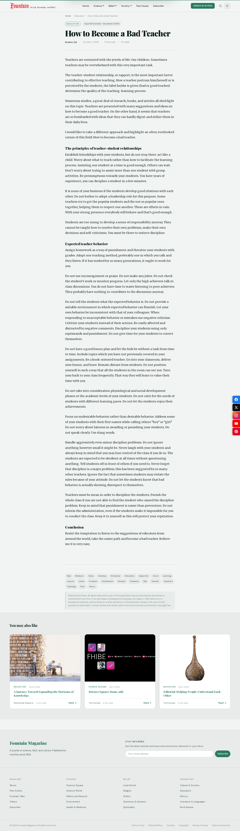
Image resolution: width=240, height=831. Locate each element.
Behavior (79, 576)
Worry (92, 586)
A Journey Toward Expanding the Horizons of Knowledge (44, 693)
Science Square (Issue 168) (106, 691)
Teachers (168, 581)
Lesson (70, 581)
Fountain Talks (17, 796)
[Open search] (220, 6)
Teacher (155, 581)
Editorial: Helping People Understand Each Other (191, 693)
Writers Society (200, 825)
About (13, 785)
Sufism (127, 796)
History (184, 796)
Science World (74, 790)
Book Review (186, 807)
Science (98, 5)
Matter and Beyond (76, 796)
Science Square (74, 785)
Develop (102, 576)
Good (155, 576)
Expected (143, 576)
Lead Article (129, 785)
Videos (13, 801)
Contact (171, 825)
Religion (127, 790)
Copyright (184, 825)
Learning (167, 576)
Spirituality (129, 807)
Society (125, 5)
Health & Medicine (76, 807)
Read (71, 702)
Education (130, 576)
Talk (145, 581)
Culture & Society (189, 785)
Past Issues (142, 5)
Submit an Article (202, 5)
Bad (69, 576)
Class (91, 576)
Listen (81, 581)
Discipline (115, 576)
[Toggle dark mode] (227, 6)
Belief (111, 5)
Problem (93, 581)
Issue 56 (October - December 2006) (102, 24)
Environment (73, 801)
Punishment (107, 581)
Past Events (16, 790)
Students (134, 581)
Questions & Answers (134, 801)
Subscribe (158, 5)
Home (86, 5)
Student (121, 581)
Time (82, 586)
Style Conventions (221, 825)
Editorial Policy (155, 825)
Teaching (71, 586)
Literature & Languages (192, 801)
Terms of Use (138, 825)
